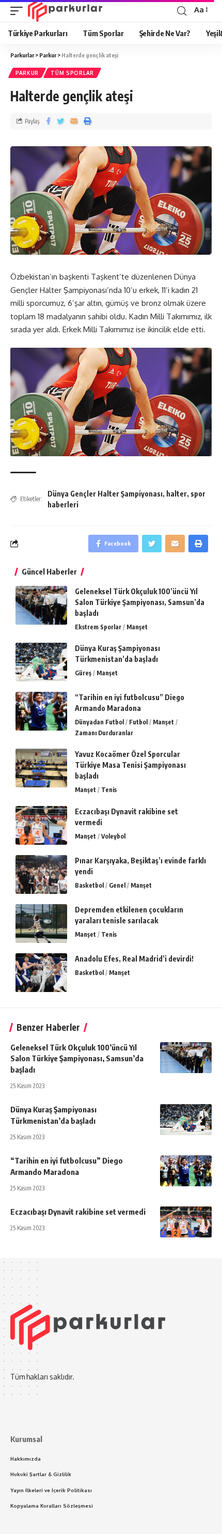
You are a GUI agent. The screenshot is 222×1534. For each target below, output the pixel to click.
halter (176, 493)
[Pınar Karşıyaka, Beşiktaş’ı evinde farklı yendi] (41, 874)
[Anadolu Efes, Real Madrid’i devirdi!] (41, 972)
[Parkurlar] (65, 11)
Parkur (27, 73)
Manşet (137, 627)
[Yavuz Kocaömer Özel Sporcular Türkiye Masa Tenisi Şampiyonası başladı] (41, 768)
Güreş (83, 673)
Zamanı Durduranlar (104, 733)
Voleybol (113, 836)
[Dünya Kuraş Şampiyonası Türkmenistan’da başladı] (41, 662)
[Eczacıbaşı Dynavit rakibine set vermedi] (41, 825)
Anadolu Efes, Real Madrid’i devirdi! (134, 958)
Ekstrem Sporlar (98, 627)
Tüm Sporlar (72, 73)
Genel (117, 885)
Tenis (109, 790)
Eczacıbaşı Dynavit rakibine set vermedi (78, 1211)
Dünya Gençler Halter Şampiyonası (105, 493)
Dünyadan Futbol (99, 722)
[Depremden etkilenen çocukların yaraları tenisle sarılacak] (41, 923)
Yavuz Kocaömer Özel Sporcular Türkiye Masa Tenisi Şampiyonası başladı (130, 765)
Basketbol (89, 885)
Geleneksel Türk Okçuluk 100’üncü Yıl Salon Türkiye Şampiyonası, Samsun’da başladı (139, 602)
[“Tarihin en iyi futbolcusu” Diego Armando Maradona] (41, 711)
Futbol (138, 722)
